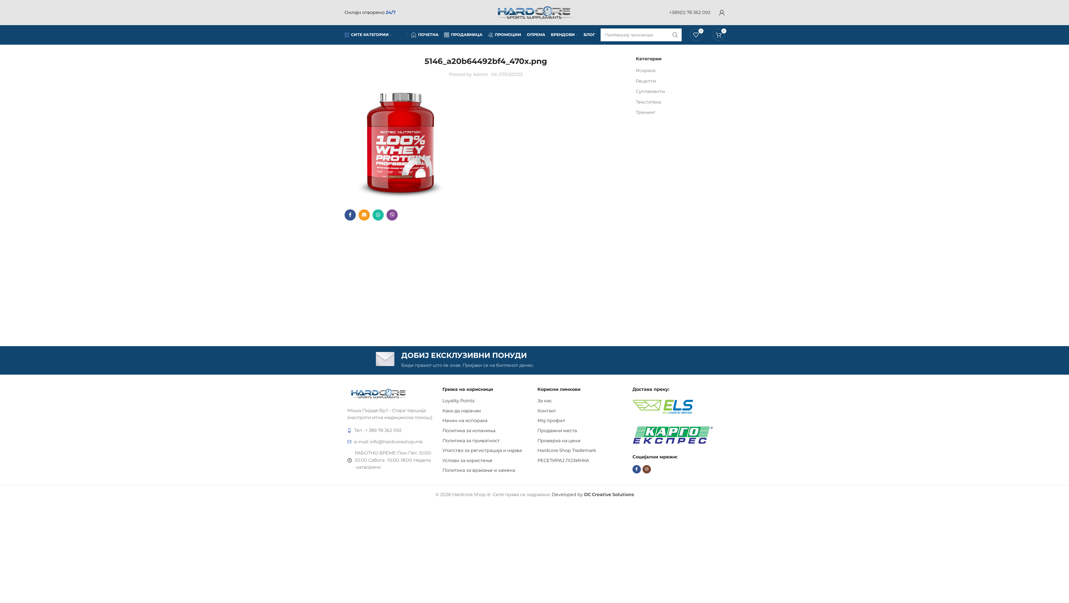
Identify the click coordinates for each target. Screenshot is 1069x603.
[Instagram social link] (647, 469)
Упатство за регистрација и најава (482, 450)
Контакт (546, 410)
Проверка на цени (558, 440)
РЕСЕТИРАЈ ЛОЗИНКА (563, 460)
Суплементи (650, 91)
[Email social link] (364, 215)
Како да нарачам (461, 410)
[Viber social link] (392, 215)
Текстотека (648, 102)
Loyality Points (458, 400)
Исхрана (645, 70)
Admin (480, 74)
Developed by (593, 494)
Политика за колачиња (469, 430)
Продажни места (557, 430)
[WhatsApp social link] (378, 215)
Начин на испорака (464, 420)
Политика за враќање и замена (478, 470)
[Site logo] (535, 12)
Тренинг (646, 112)
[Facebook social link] (350, 215)
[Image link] (378, 393)
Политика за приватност (471, 440)
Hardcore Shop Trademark (566, 450)
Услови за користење (467, 460)
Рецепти (646, 81)
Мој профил (551, 420)
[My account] (721, 12)
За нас (544, 400)
